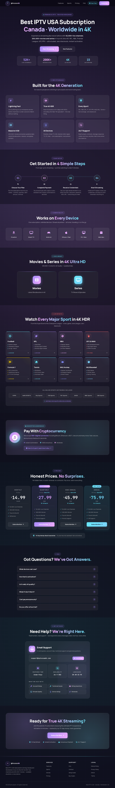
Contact (71, 769)
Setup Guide (72, 773)
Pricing (77, 3)
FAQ (84, 3)
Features (61, 3)
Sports (69, 3)
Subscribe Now (17, 524)
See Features (67, 49)
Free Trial (93, 3)
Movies (48, 773)
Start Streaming (48, 49)
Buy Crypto (72, 776)
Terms (93, 776)
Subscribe (104, 3)
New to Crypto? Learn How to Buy (38, 448)
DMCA (93, 773)
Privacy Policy (95, 769)
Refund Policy (95, 766)
